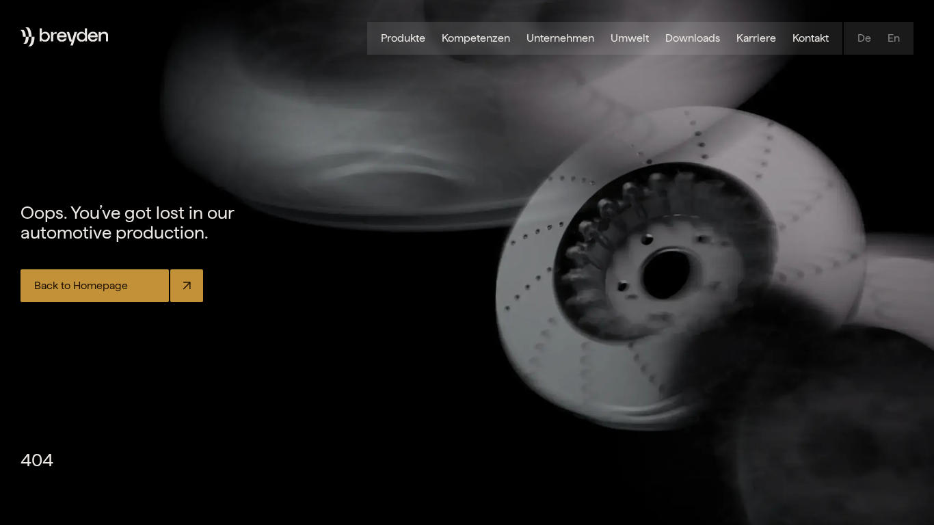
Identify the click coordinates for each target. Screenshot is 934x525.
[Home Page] (74, 36)
